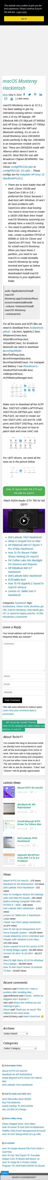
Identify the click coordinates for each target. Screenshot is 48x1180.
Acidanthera (9, 606)
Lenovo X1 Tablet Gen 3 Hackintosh (21, 915)
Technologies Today (13, 1065)
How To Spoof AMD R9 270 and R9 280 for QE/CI (24, 491)
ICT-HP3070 (9, 1143)
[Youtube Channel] (12, 98)
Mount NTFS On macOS (30, 787)
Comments (21, 617)
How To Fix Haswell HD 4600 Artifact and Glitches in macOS (23, 728)
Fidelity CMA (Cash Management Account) (23, 1130)
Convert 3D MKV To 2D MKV (18, 953)
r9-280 (39, 613)
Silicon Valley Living (13, 1118)
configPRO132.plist (22, 166)
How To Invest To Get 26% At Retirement (23, 1127)
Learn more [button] (21, 12)
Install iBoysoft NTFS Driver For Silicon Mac (29, 823)
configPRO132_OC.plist (16, 170)
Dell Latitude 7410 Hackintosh (25, 537)
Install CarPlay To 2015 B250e (17, 1106)
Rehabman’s (30, 366)
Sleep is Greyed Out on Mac (24, 541)
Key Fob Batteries (11, 1102)
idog (5, 95)
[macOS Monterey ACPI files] (24, 444)
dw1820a (34, 606)
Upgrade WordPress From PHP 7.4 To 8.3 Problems (28, 857)
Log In (5, 1173)
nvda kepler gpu (35, 610)
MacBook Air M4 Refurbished (26, 806)
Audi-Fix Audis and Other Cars (17, 1093)
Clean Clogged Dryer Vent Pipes (18, 1124)
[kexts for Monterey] (24, 390)
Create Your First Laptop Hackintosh (21, 922)
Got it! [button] (24, 19)
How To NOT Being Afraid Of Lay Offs (21, 1134)
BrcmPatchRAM (12, 350)
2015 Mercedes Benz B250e (16, 1099)
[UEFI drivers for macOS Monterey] (24, 474)
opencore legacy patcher (22, 613)
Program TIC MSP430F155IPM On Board (23, 1165)
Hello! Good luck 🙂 (33, 1016)
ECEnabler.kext (17, 579)
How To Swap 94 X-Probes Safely (19, 1162)
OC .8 (6, 613)
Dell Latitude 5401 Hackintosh (25, 575)
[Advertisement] (24, 47)
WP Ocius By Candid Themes (19, 722)
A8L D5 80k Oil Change (14, 1109)
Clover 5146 (22, 606)
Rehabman (8, 617)
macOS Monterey (17, 610)
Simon (6, 1009)
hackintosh (20, 603)
